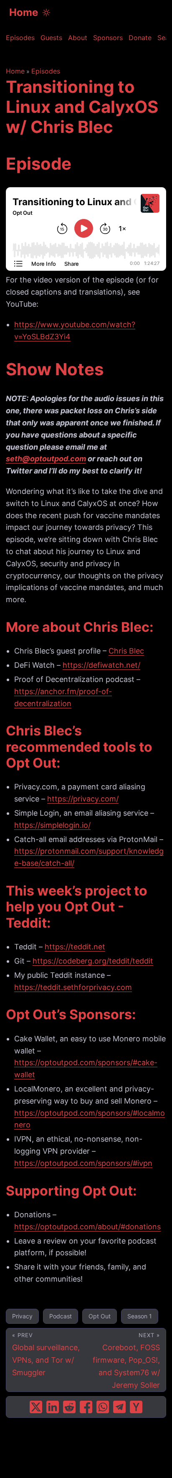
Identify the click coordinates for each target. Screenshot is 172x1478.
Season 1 (139, 1316)
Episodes (45, 71)
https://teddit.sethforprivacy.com (73, 987)
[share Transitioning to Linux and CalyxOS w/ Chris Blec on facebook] (86, 1407)
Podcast (60, 1316)
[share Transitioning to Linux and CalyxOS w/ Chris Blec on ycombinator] (136, 1407)
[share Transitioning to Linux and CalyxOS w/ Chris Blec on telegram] (119, 1407)
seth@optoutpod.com (46, 458)
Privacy (22, 1316)
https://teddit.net (75, 946)
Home (23, 12)
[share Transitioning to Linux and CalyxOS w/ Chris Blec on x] (36, 1407)
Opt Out (100, 1316)
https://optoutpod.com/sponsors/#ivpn (83, 1163)
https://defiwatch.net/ (101, 665)
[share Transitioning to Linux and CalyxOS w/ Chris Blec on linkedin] (52, 1407)
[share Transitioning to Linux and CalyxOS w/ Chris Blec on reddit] (69, 1407)
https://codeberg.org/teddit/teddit (93, 961)
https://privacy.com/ (83, 798)
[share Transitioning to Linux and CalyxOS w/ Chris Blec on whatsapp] (102, 1407)
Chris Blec (126, 650)
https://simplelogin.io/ (52, 825)
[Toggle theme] (46, 12)
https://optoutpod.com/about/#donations (87, 1226)
